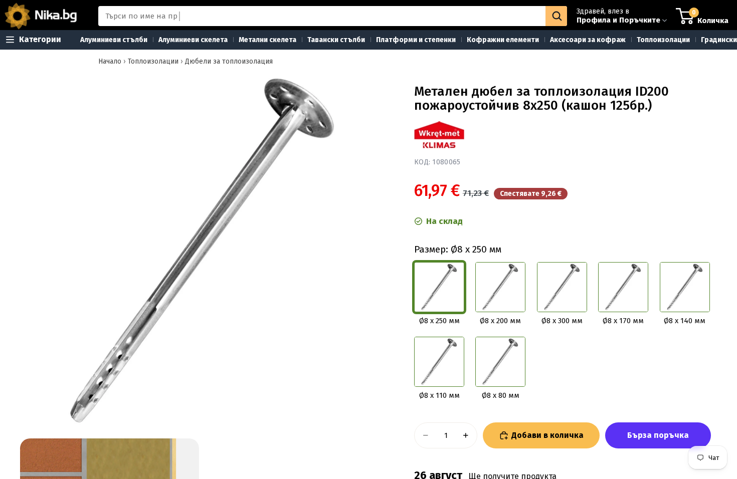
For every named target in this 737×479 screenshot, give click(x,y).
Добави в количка (547, 435)
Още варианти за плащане (658, 435)
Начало (109, 61)
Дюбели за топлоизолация (229, 61)
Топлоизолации (153, 61)
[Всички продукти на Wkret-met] (439, 134)
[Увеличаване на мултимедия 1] (202, 250)
